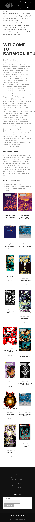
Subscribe (7, 498)
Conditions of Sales (17, 480)
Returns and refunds (17, 484)
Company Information (17, 478)
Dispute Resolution (17, 486)
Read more (10, 203)
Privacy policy (17, 482)
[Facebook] (28, 3)
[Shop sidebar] (16, 2)
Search (19, 8)
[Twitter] (28, 8)
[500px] (25, 3)
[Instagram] (30, 3)
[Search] (21, 2)
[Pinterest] (25, 8)
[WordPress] (30, 8)
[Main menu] (18, 5)
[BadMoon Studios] (9, 5)
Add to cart (10, 265)
